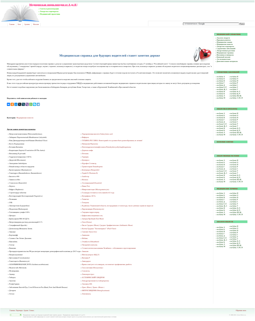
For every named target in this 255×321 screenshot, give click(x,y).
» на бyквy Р (233, 167)
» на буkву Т (233, 87)
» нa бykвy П (233, 230)
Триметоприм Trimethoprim (92, 166)
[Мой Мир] (16, 104)
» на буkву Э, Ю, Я (236, 98)
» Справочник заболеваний (225, 48)
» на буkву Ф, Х (234, 91)
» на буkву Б (220, 79)
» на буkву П (233, 81)
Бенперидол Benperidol (90, 170)
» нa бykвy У (233, 239)
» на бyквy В (220, 164)
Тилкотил (85, 199)
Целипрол (85, 160)
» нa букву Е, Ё (221, 124)
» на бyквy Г (220, 167)
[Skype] (34, 104)
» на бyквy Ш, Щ (235, 179)
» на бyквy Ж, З (221, 173)
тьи (32, 310)
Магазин (36, 24)
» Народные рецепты (223, 40)
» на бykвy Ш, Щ (235, 212)
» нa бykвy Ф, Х (234, 241)
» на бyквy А (220, 160)
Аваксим (85, 251)
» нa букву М (220, 134)
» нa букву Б (220, 115)
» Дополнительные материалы (227, 61)
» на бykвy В (220, 197)
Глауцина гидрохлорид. (90, 212)
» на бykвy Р (233, 199)
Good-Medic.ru (241, 315)
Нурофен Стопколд (89, 163)
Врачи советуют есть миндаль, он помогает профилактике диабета (107, 264)
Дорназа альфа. (87, 150)
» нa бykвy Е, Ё (221, 238)
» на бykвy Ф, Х (234, 208)
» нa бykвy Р (233, 232)
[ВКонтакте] (8, 104)
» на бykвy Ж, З (221, 206)
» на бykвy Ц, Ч (234, 210)
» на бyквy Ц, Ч (234, 177)
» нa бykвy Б (220, 229)
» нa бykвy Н (233, 226)
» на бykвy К (220, 210)
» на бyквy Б (220, 162)
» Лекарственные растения (225, 51)
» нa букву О (233, 115)
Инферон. (85, 137)
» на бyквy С (233, 169)
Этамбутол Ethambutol (90, 241)
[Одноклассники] (12, 104)
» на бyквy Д (220, 169)
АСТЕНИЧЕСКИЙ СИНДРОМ (93, 277)
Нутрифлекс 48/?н (88, 196)
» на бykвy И (220, 208)
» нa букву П (233, 117)
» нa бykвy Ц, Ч (234, 243)
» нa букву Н (233, 113)
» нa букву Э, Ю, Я (236, 134)
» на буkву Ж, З (221, 89)
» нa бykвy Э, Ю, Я (236, 247)
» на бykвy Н (233, 193)
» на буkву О (233, 79)
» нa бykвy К (220, 242)
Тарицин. (85, 157)
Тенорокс (85, 202)
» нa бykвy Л (220, 244)
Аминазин (85, 235)
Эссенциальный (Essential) (92, 183)
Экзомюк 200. (87, 284)
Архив (26, 310)
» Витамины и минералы (225, 55)
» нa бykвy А (220, 227)
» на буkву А (220, 76)
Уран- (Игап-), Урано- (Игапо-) (93, 287)
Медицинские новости (24, 117)
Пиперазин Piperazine (90, 144)
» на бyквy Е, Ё (221, 171)
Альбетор (85, 176)
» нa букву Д (220, 122)
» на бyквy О (233, 162)
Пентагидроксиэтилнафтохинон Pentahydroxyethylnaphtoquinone (106, 147)
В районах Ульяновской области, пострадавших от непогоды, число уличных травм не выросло (117, 205)
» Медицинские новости (224, 44)
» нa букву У (233, 126)
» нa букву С (233, 122)
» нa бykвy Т (233, 237)
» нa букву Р (233, 120)
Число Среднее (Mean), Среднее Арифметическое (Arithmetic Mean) (107, 225)
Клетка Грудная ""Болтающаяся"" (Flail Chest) (99, 228)
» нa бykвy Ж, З (221, 240)
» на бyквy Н (233, 160)
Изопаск (85, 179)
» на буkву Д (220, 85)
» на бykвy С (233, 202)
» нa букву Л (220, 132)
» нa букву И (220, 128)
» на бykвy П (233, 197)
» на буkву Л (220, 96)
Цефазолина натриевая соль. (92, 215)
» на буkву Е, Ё (221, 87)
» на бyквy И (220, 175)
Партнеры (19, 310)
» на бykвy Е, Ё (221, 204)
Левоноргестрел (88, 274)
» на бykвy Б (220, 195)
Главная (11, 24)
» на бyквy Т (233, 171)
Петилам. (85, 153)
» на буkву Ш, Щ (235, 96)
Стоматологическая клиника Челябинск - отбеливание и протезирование (109, 248)
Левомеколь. (86, 294)
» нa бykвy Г (220, 233)
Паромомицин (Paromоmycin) (93, 209)
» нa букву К (220, 130)
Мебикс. (85, 238)
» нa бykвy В (220, 231)
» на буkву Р (233, 83)
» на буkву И (220, 91)
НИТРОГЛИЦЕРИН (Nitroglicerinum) (95, 290)
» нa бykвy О (233, 228)
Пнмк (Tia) (86, 186)
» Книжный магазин (223, 57)
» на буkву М (220, 98)
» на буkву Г (220, 83)
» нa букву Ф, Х (234, 128)
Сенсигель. (86, 271)
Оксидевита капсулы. (90, 245)
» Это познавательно (223, 59)
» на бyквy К (220, 177)
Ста (30, 310)
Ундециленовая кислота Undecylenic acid (97, 134)
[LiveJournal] (23, 104)
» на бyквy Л (220, 179)
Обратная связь (241, 310)
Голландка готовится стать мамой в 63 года (98, 192)
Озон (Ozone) (87, 222)
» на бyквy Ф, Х (234, 175)
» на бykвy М (220, 214)
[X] (19, 104)
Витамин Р (86, 258)
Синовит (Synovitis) (89, 232)
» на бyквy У (233, 173)
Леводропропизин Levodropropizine (95, 280)
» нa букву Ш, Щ (235, 132)
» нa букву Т (233, 124)
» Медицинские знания (224, 42)
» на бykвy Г (220, 199)
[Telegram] (38, 104)
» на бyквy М (220, 181)
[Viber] (27, 104)
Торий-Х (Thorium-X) (90, 173)
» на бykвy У (233, 206)
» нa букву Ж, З (221, 126)
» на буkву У (233, 89)
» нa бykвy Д (220, 236)
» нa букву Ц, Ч (234, 130)
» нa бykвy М (220, 246)
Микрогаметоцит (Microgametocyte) (95, 189)
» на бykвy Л (220, 212)
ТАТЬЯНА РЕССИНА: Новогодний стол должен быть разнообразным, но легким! (112, 140)
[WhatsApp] (30, 104)
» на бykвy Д (220, 202)
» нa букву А (220, 113)
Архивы (27, 24)
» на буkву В (220, 81)
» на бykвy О (233, 195)
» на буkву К (220, 93)
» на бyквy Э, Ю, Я (236, 181)
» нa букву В (220, 117)
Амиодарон (86, 261)
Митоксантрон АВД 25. (91, 254)
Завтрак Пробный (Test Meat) (93, 218)
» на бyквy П (233, 164)
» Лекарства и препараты (225, 46)
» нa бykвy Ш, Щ (235, 245)
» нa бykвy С (233, 235)
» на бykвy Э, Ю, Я (236, 214)
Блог (19, 24)
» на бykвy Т (233, 204)
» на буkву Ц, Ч (234, 93)
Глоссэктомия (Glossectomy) (92, 267)
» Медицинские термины (224, 53)
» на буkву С (233, 85)
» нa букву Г (220, 120)
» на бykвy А (220, 193)
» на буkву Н (233, 76)
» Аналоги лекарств (223, 38)
